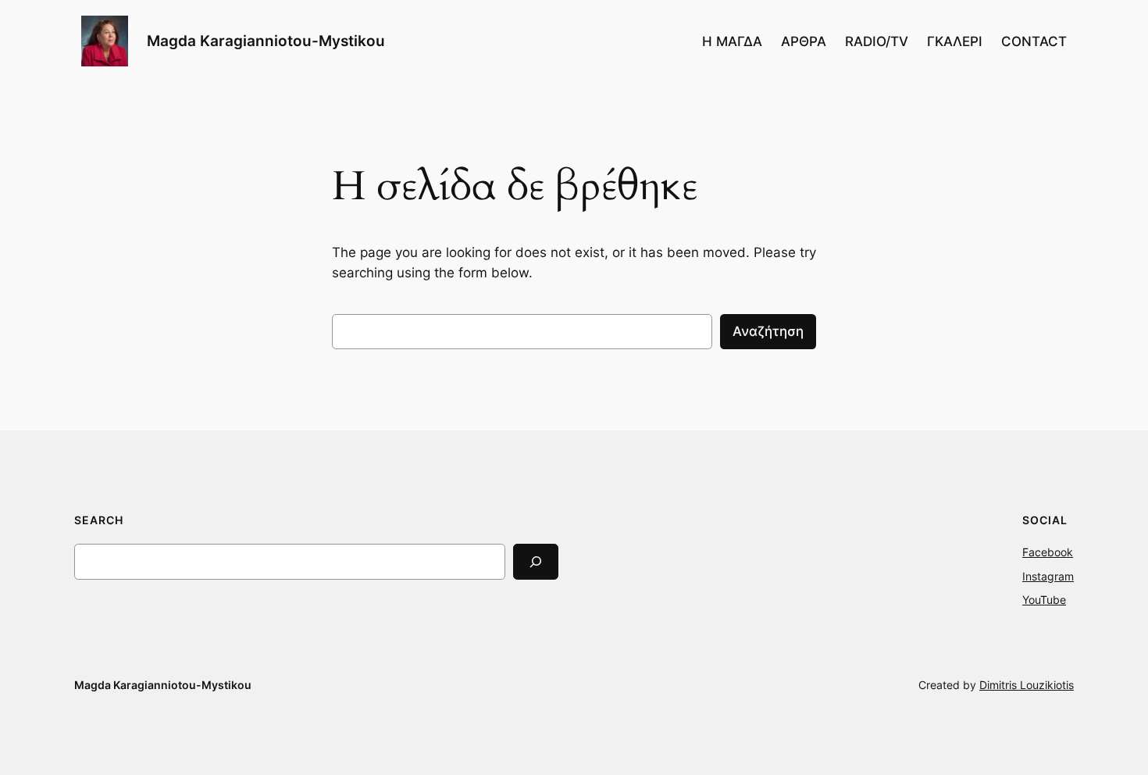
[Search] (535, 561)
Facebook (1047, 552)
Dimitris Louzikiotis (1026, 684)
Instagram (1048, 576)
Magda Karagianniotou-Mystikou (266, 40)
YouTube (1044, 599)
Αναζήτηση (768, 331)
